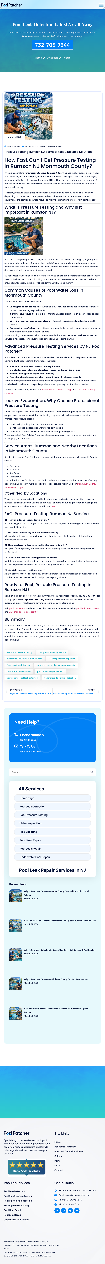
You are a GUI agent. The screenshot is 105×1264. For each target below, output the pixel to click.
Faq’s (57, 1165)
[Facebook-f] (57, 1210)
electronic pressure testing (19, 652)
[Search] (92, 772)
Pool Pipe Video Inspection (18, 1200)
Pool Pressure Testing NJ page (56, 389)
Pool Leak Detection (14, 1191)
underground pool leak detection (60, 678)
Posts (57, 1160)
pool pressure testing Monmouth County (56, 665)
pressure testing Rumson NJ (50, 671)
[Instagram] (63, 1210)
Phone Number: (32, 735)
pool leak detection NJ (87, 608)
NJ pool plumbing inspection (62, 659)
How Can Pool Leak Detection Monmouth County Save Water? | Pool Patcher (60, 920)
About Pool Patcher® (65, 1146)
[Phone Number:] (16, 734)
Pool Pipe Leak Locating (16, 1205)
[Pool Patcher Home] (11, 5)
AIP (26, 146)
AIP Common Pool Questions (42, 146)
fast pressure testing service (52, 652)
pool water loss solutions (19, 671)
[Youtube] (77, 1210)
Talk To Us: (28, 746)
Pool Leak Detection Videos (68, 1151)
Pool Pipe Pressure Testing (18, 1196)
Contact (58, 1170)
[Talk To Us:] (16, 746)
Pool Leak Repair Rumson (18, 665)
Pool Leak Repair (12, 1214)
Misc (60, 146)
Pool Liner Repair (13, 1210)
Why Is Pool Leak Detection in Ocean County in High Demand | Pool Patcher (59, 950)
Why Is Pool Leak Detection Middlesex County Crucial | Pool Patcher (56, 979)
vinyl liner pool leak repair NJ (23, 611)
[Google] (70, 1210)
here (53, 506)
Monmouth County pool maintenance (24, 659)
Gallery (58, 1156)
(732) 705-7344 (28, 739)
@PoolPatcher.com (30, 751)
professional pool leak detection (22, 678)
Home (57, 1141)
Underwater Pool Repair (16, 1219)
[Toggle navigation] (101, 5)
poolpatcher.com (18, 608)
